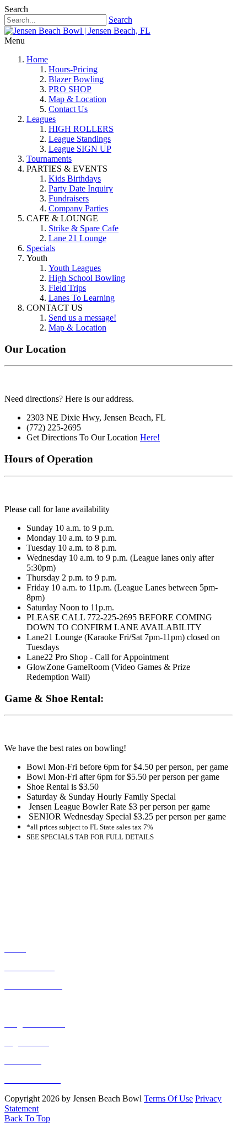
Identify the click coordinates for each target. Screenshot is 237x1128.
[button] (27, 1118)
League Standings (80, 138)
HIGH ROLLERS (81, 129)
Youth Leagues (75, 268)
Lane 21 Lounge (77, 238)
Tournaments (49, 158)
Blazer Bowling (76, 79)
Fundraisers (69, 198)
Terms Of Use (168, 1098)
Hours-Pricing (73, 69)
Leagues (41, 119)
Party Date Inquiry (81, 188)
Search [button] (16, 9)
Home (37, 59)
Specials (40, 248)
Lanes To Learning (82, 297)
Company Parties (78, 208)
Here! (150, 437)
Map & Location (77, 99)
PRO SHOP (70, 89)
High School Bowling (87, 278)
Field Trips (67, 287)
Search (120, 19)
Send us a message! (82, 317)
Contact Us (68, 109)
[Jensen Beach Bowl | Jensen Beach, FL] (77, 30)
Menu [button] (14, 40)
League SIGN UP (80, 148)
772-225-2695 (74, 875)
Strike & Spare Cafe (83, 228)
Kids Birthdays (75, 178)
